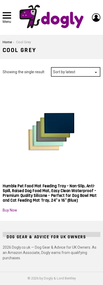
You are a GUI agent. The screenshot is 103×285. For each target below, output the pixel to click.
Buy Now (10, 210)
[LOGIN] (96, 17)
